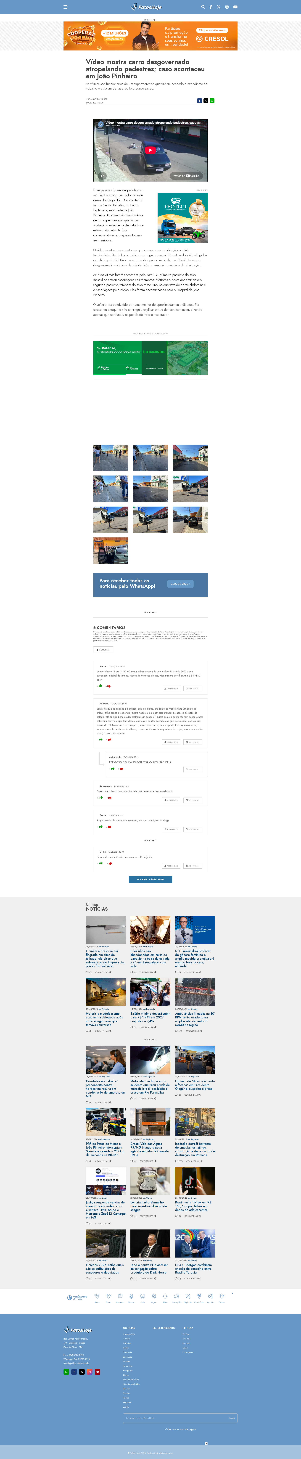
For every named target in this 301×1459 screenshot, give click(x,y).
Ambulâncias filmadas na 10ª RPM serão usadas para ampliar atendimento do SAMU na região (195, 1019)
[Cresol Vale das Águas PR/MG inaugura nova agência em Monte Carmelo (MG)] (150, 1122)
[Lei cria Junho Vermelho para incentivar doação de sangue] (150, 1181)
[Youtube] (235, 7)
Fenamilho (127, 1365)
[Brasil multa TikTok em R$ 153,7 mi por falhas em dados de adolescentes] (195, 1181)
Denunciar (194, 688)
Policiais (126, 1393)
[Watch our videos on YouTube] (97, 1372)
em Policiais (104, 946)
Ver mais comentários (150, 879)
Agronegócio (129, 1334)
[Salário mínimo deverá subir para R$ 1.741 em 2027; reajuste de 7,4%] (150, 992)
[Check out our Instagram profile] (89, 1372)
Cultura (126, 1347)
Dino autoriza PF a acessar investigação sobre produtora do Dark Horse (149, 1269)
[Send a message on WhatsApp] (66, 1372)
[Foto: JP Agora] (111, 458)
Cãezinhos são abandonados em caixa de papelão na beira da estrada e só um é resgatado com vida (149, 958)
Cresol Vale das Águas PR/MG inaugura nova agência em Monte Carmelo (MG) (149, 1149)
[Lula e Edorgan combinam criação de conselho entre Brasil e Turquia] (195, 1243)
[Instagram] (227, 7)
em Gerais (103, 1198)
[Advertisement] (150, 1452)
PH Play (126, 1388)
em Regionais (104, 1076)
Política (126, 1397)
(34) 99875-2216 (82, 1359)
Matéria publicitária (131, 1384)
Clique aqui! (180, 584)
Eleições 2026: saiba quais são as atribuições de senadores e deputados (105, 1269)
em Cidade (148, 946)
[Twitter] (219, 7)
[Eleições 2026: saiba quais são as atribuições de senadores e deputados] (106, 1243)
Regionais (127, 1402)
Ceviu (185, 1347)
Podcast (186, 1343)
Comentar (104, 649)
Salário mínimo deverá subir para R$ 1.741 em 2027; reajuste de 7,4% (150, 1017)
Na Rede (186, 1338)
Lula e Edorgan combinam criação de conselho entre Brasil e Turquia (193, 1269)
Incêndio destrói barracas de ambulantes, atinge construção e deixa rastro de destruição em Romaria (195, 1149)
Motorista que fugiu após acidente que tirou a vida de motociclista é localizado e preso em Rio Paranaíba (150, 1087)
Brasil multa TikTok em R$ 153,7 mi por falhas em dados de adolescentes (193, 1206)
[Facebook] (211, 7)
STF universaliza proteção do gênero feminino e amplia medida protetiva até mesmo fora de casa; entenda (194, 958)
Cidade (126, 1338)
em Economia (149, 1009)
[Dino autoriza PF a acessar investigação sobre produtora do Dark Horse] (150, 1243)
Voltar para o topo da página (180, 1429)
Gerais (126, 1375)
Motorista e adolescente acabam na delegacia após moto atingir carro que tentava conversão (104, 1019)
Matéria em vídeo (131, 1379)
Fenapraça (127, 1370)
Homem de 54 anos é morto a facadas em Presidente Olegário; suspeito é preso (195, 1085)
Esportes (126, 1361)
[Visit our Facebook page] (74, 1372)
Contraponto (188, 1352)
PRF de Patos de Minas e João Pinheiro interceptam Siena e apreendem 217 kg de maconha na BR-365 (105, 1149)
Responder (172, 688)
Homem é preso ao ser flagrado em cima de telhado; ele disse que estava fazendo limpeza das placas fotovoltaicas (105, 958)
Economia (127, 1352)
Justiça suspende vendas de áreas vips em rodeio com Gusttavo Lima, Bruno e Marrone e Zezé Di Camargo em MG (106, 1210)
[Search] (203, 7)
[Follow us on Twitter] (82, 1372)
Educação (127, 1356)
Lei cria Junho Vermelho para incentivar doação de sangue (148, 1206)
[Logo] (146, 7)
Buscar (232, 1417)
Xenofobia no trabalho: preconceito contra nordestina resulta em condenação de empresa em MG (106, 1089)
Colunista (127, 1343)
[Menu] (65, 7)
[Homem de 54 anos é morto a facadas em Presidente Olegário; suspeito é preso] (195, 1059)
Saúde (126, 1406)
